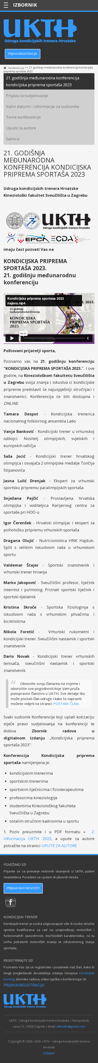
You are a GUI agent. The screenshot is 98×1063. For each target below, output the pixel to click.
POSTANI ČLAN (65, 703)
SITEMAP (49, 1053)
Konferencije (16, 68)
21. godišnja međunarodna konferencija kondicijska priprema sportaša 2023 (42, 81)
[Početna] (5, 68)
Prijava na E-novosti (23, 888)
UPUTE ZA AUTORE (59, 845)
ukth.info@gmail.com (70, 1026)
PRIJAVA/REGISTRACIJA (22, 54)
